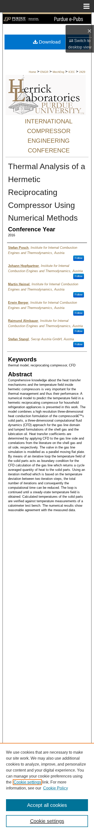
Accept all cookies (47, 805)
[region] (47, 788)
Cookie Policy (55, 788)
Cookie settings (27, 782)
